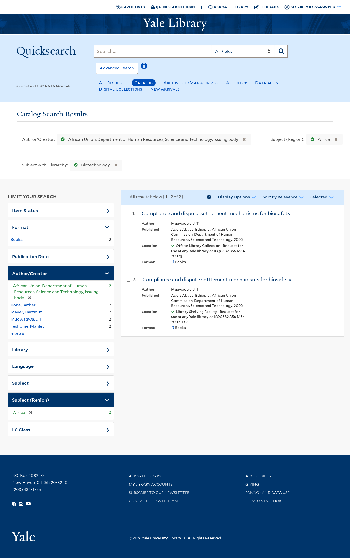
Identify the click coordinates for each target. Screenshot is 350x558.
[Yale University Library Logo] (175, 24)
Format (20, 227)
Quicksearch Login (175, 6)
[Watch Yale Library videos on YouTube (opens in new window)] (28, 504)
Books (17, 239)
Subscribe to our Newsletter (159, 493)
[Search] (281, 51)
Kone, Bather (23, 305)
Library (20, 349)
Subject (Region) (30, 399)
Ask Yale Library (231, 6)
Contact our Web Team (153, 501)
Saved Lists (133, 6)
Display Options (234, 197)
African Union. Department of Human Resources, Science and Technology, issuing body (153, 139)
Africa (324, 139)
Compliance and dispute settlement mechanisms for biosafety (216, 213)
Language (23, 366)
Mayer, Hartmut (26, 312)
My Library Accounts (151, 484)
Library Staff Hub (263, 501)
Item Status (25, 210)
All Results (111, 82)
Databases (266, 82)
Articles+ (236, 82)
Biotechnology (95, 165)
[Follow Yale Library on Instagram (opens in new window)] (21, 504)
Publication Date (30, 256)
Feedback (269, 6)
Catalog (143, 82)
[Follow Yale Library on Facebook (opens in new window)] (14, 504)
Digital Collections (120, 89)
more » (18, 333)
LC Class (21, 429)
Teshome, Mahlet (27, 326)
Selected (318, 197)
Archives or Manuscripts (190, 82)
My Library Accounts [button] (313, 6)
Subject (20, 383)
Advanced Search (117, 68)
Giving (252, 484)
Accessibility (258, 476)
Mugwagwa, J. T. (26, 319)
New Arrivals (165, 89)
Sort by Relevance (280, 197)
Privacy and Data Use (267, 493)
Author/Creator (29, 273)
